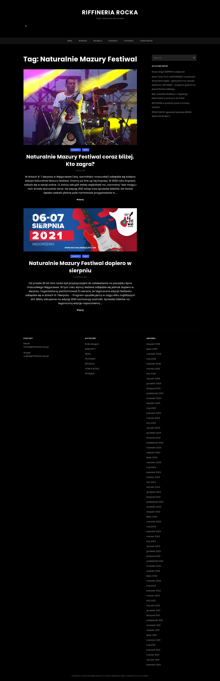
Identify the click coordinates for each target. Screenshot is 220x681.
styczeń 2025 (153, 427)
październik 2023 (154, 501)
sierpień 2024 (153, 452)
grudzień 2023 (153, 492)
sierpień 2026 (153, 344)
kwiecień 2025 (153, 413)
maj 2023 (151, 526)
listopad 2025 (153, 388)
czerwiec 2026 (153, 353)
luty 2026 (151, 373)
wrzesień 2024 (153, 447)
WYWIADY (83, 41)
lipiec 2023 (151, 516)
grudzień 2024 (153, 432)
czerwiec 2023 (153, 521)
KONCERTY (113, 41)
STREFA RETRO (146, 41)
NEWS (69, 41)
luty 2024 (151, 482)
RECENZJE (98, 41)
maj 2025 (151, 408)
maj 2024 (151, 467)
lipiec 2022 (151, 575)
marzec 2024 (153, 477)
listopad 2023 (153, 496)
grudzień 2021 (153, 610)
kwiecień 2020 (153, 664)
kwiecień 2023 (153, 531)
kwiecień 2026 (153, 363)
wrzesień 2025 (153, 398)
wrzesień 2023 (153, 506)
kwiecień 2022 (153, 590)
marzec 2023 (153, 536)
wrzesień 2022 (153, 566)
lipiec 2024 (151, 457)
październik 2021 (154, 620)
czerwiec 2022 (153, 580)
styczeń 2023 (153, 546)
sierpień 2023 (153, 511)
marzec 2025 (153, 418)
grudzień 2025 (153, 383)
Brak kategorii (92, 344)
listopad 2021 (153, 615)
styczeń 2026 (153, 378)
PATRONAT (129, 41)
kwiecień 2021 (153, 649)
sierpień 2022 (153, 570)
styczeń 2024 (153, 487)
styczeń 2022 (153, 605)
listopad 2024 (153, 437)
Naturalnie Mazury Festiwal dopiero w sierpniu (80, 267)
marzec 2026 (153, 368)
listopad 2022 (153, 556)
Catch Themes (142, 676)
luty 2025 (151, 422)
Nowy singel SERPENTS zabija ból (168, 71)
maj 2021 (150, 644)
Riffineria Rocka (110, 12)
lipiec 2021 (151, 635)
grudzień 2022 (153, 551)
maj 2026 (151, 358)
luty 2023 (151, 541)
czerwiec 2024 (153, 462)
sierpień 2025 (153, 403)
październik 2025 (155, 393)
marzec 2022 (153, 595)
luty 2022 (151, 600)
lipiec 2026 (151, 348)
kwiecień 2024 (153, 472)
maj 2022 (151, 585)
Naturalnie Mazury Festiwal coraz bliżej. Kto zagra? (80, 160)
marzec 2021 (152, 654)
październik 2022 (154, 561)
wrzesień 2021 (153, 625)
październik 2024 (155, 442)
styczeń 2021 (152, 659)
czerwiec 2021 (153, 640)
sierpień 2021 (153, 630)
